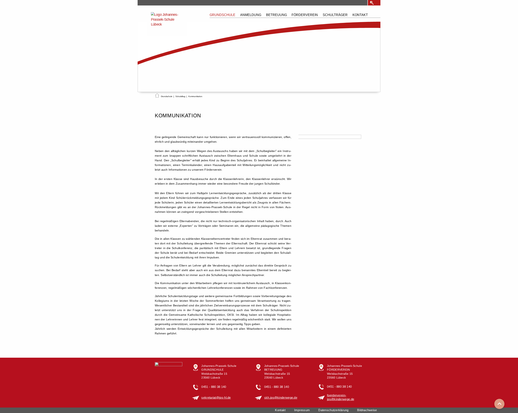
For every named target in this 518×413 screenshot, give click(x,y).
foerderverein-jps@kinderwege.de (340, 397)
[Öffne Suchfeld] (372, 2)
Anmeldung (250, 15)
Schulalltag (180, 96)
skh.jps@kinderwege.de (280, 397)
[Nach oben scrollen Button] (499, 404)
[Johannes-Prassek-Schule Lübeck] (167, 23)
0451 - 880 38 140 (213, 386)
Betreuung (276, 15)
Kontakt (360, 15)
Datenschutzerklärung (333, 410)
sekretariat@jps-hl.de (216, 397)
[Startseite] (157, 96)
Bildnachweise (367, 410)
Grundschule (166, 96)
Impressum (302, 410)
